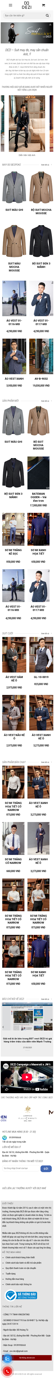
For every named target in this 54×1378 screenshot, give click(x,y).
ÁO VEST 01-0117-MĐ (41, 322)
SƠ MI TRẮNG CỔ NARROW (13, 861)
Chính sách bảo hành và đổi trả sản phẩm (23, 1262)
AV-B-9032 (41, 378)
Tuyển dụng (10, 1273)
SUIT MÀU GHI (14, 209)
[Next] (48, 33)
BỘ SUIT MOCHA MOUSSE (41, 211)
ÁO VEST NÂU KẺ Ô (14, 736)
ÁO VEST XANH (14, 378)
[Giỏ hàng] (43, 5)
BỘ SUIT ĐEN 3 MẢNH (41, 265)
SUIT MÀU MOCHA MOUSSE (14, 267)
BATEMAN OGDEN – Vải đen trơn (38, 497)
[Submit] (47, 15)
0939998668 (15, 1137)
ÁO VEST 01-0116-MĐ (14, 322)
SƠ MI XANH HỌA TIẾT (38, 552)
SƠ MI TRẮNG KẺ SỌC (13, 552)
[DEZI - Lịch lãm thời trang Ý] (26, 5)
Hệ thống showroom (27, 1358)
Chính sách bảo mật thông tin (19, 1284)
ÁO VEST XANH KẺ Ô (41, 736)
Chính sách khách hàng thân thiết (20, 1257)
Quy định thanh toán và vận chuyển (21, 1268)
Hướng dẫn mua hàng (15, 1279)
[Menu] (10, 5)
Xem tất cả (45, 165)
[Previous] (5, 33)
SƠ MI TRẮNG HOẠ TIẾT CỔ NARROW (13, 806)
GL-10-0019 (41, 677)
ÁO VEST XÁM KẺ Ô (14, 678)
